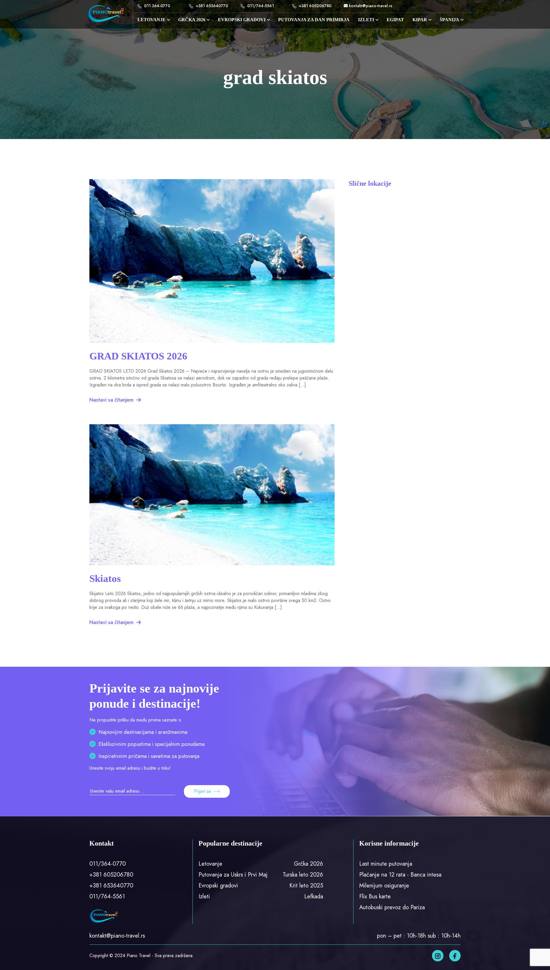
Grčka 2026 (308, 864)
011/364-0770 (107, 864)
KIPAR (419, 19)
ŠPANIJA (449, 19)
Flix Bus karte (375, 896)
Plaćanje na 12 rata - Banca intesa (400, 875)
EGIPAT (395, 19)
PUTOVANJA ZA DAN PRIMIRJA (313, 19)
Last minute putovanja (385, 864)
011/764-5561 (260, 6)
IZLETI (366, 19)
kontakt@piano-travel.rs (370, 6)
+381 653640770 (211, 6)
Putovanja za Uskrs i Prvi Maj (233, 875)
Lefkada (313, 896)
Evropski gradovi (242, 19)
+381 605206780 (314, 6)
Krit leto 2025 (306, 885)
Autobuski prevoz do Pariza (392, 907)
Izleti (204, 896)
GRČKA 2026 (191, 19)
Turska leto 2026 (303, 875)
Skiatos (105, 578)
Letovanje (152, 19)
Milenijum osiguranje (384, 885)
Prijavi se (202, 791)
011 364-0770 (156, 6)
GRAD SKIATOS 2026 (138, 356)
